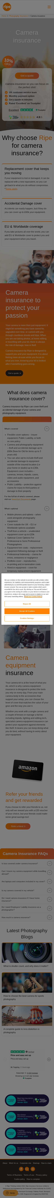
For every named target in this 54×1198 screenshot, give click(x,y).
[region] (27, 599)
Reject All (27, 604)
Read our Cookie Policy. (33, 596)
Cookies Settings (27, 618)
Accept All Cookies (27, 611)
